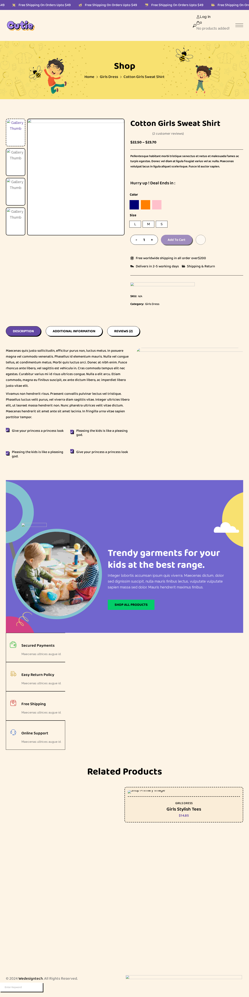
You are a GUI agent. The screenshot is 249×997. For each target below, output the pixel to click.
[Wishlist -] (198, 34)
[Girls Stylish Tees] (184, 791)
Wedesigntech (30, 978)
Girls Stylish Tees (184, 809)
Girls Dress (184, 803)
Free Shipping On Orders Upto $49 (32, 4)
